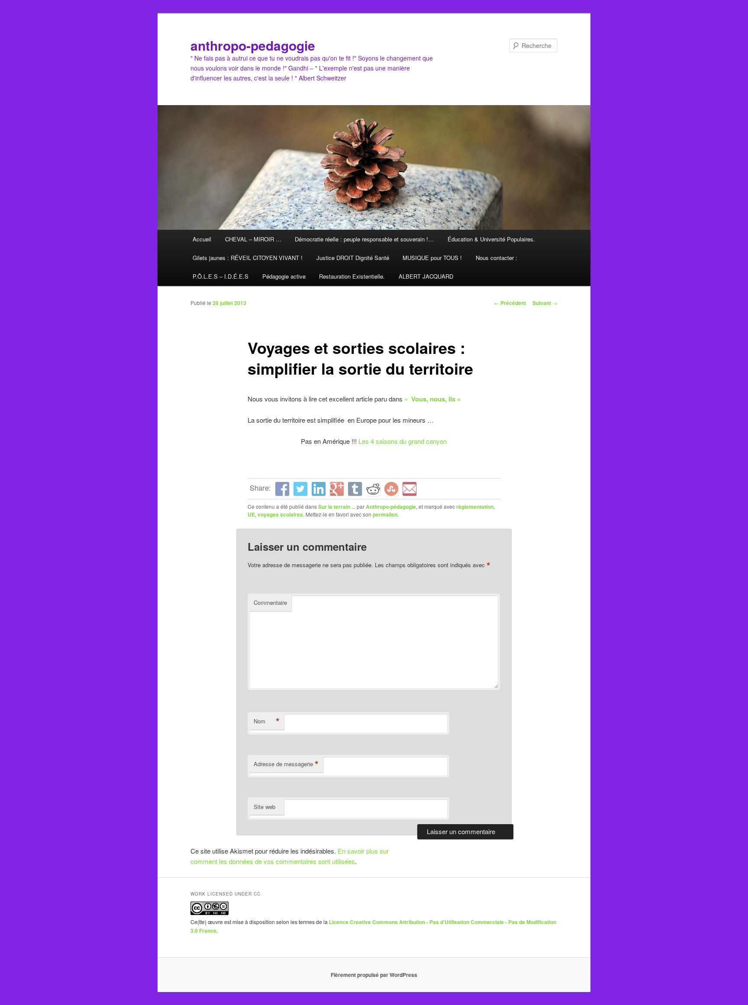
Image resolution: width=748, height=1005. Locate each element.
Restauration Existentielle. (352, 276)
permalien (385, 514)
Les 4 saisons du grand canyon (402, 441)
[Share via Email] (409, 489)
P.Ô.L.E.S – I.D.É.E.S (220, 276)
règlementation (474, 507)
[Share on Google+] (337, 489)
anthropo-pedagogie (252, 45)
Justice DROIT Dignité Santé (352, 258)
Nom (267, 721)
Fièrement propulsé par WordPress (374, 975)
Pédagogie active (284, 276)
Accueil (202, 239)
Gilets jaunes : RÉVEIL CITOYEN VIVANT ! (248, 258)
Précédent (510, 303)
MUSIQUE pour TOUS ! (432, 258)
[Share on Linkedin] (319, 489)
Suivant (545, 303)
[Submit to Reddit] (373, 489)
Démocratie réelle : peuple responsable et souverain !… (364, 239)
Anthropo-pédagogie (391, 507)
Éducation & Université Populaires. (491, 239)
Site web (264, 807)
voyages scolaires (280, 514)
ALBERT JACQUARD (426, 276)
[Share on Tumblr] (355, 489)
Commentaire (270, 602)
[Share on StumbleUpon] (391, 489)
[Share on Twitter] (300, 489)
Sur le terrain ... (336, 507)
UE (251, 514)
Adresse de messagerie (286, 764)
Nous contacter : (496, 258)
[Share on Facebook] (282, 489)
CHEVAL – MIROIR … (253, 239)
